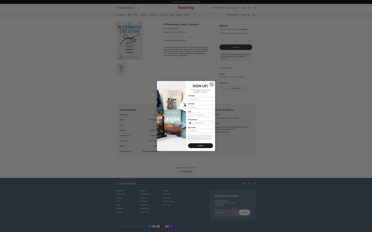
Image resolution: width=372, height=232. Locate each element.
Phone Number (192, 119)
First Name (191, 96)
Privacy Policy (194, 140)
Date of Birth (192, 127)
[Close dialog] (211, 84)
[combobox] (191, 123)
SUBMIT (200, 146)
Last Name (191, 103)
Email (189, 111)
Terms (198, 140)
